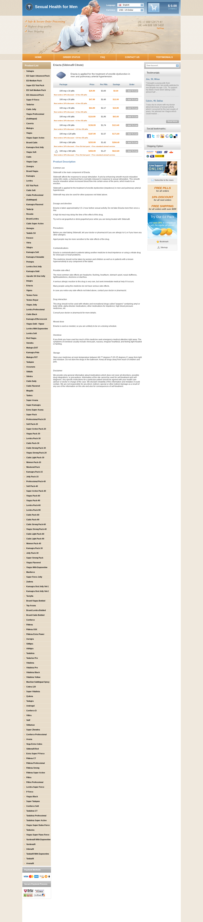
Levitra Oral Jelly (34, 266)
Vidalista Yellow (33, 677)
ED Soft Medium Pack (36, 90)
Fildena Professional (35, 763)
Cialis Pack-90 (32, 520)
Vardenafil (30, 844)
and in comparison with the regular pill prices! (162, 224)
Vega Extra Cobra (34, 744)
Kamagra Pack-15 (34, 472)
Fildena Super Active (35, 773)
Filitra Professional (34, 782)
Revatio (29, 214)
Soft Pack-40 (32, 486)
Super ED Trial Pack (35, 85)
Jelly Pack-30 (32, 553)
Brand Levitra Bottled (36, 610)
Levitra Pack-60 (33, 505)
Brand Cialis (31, 142)
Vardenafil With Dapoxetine (38, 839)
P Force (29, 792)
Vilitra (29, 715)
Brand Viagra (32, 171)
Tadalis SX (31, 233)
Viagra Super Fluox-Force (37, 835)
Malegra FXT (32, 357)
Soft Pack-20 (32, 424)
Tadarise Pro (32, 658)
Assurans (30, 367)
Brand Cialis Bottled (35, 615)
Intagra (29, 281)
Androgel (30, 706)
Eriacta (29, 286)
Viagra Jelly (31, 305)
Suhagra (30, 71)
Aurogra (30, 639)
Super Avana (32, 400)
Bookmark (164, 241)
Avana (29, 739)
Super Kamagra (33, 405)
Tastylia (29, 596)
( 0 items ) (172, 9)
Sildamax (30, 725)
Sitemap (164, 247)
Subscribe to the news (164, 180)
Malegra (30, 128)
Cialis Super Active (35, 224)
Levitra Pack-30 (33, 438)
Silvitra (29, 376)
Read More (172, 121)
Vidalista (30, 663)
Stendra (29, 343)
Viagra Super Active (35, 138)
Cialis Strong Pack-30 (36, 448)
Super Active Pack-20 (36, 429)
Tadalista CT (31, 811)
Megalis (29, 391)
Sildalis (29, 372)
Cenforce (30, 620)
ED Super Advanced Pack (38, 76)
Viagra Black (32, 796)
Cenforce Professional (36, 734)
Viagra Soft (31, 152)
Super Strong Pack (34, 558)
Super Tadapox (33, 801)
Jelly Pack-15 (32, 477)
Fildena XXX (31, 629)
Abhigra (29, 648)
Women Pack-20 (33, 462)
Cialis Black (31, 314)
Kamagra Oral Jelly (35, 147)
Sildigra (29, 644)
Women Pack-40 (33, 543)
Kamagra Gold (32, 271)
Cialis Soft (31, 190)
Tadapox (30, 362)
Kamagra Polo (32, 352)
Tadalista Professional (36, 816)
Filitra (28, 777)
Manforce (30, 572)
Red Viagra (31, 338)
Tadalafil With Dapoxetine (37, 854)
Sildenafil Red (32, 749)
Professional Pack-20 (36, 419)
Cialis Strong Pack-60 (36, 524)
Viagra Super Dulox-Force (38, 825)
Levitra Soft (31, 333)
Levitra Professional (35, 309)
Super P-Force (32, 100)
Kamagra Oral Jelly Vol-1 (37, 586)
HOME (38, 57)
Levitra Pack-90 (33, 510)
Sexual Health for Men (56, 6)
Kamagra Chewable (35, 257)
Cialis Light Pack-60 (35, 534)
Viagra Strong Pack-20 (36, 453)
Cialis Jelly (31, 109)
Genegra (30, 228)
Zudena (29, 582)
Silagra (29, 247)
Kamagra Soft (32, 252)
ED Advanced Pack (35, 95)
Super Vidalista (33, 691)
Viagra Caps (31, 162)
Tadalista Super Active (36, 820)
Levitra (29, 181)
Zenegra (30, 166)
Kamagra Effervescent (36, 319)
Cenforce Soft (32, 806)
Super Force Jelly (34, 577)
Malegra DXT (32, 348)
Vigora (29, 290)
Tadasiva (30, 830)
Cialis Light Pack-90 (35, 539)
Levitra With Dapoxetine (37, 329)
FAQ (102, 57)
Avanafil (30, 863)
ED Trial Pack (32, 185)
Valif (28, 720)
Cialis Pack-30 (32, 443)
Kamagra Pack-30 (34, 548)
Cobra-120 (31, 687)
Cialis (28, 157)
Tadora (29, 395)
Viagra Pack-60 (33, 496)
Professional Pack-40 (36, 481)
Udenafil (30, 849)
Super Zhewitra (33, 730)
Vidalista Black (33, 672)
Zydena (29, 696)
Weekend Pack (33, 467)
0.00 (173, 5)
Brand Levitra (32, 219)
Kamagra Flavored (34, 204)
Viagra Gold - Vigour (35, 324)
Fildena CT (31, 758)
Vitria (28, 243)
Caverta (30, 123)
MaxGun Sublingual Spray (37, 682)
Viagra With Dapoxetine (36, 567)
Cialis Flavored (33, 386)
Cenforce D (31, 711)
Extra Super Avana (34, 410)
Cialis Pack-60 (32, 515)
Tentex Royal (32, 300)
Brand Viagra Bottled (35, 601)
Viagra (29, 133)
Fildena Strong (32, 768)
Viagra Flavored (33, 563)
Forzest (29, 238)
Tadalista (30, 653)
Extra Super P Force (35, 753)
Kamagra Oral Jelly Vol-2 (37, 591)
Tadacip (29, 209)
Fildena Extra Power (35, 634)
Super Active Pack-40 (36, 491)
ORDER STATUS (71, 57)
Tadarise (30, 104)
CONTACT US (132, 57)
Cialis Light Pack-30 (35, 457)
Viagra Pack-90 (33, 500)
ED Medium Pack (34, 81)
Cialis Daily (31, 381)
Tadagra (30, 701)
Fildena (29, 625)
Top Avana (31, 605)
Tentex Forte (32, 295)
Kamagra (30, 176)
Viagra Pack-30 (33, 434)
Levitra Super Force (35, 787)
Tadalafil (30, 859)
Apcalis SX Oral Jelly (35, 276)
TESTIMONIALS (164, 57)
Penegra (30, 262)
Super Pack (31, 414)
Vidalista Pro (32, 668)
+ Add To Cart (132, 91)
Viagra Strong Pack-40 (36, 529)
